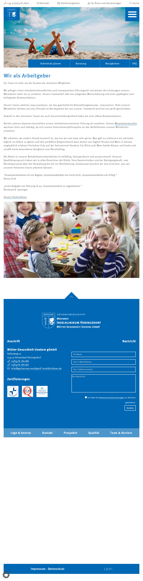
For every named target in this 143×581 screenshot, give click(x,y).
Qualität (93, 433)
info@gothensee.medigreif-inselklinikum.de (36, 368)
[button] (132, 14)
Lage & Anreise (21, 433)
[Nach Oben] (71, 299)
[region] (72, 37)
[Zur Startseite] (71, 318)
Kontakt (47, 433)
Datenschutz (56, 569)
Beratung (81, 63)
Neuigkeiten (112, 63)
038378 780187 (20, 364)
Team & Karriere (121, 433)
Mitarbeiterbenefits (126, 123)
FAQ (134, 63)
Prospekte (70, 433)
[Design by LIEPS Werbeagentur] (108, 569)
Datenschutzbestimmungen (111, 397)
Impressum (38, 569)
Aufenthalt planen (50, 63)
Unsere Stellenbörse (15, 197)
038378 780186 (20, 361)
